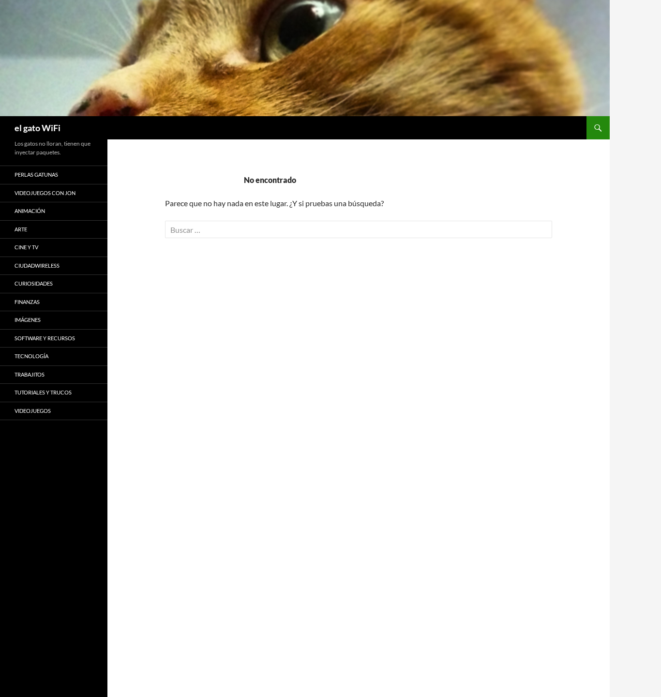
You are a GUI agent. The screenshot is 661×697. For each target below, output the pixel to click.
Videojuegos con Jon (45, 193)
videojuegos (33, 411)
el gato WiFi (37, 127)
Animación (30, 211)
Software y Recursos (45, 338)
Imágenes (28, 320)
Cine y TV (26, 247)
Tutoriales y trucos (43, 392)
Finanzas (27, 302)
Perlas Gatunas (36, 174)
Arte (21, 229)
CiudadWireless (37, 265)
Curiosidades (34, 283)
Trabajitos (30, 374)
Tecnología (31, 356)
